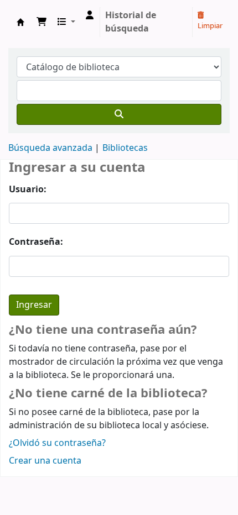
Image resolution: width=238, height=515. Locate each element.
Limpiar (210, 25)
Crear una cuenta (45, 460)
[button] (41, 22)
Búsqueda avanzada (50, 148)
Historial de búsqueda (130, 22)
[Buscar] (119, 114)
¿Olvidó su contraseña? (57, 443)
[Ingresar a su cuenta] (90, 15)
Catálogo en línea (20, 22)
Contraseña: (36, 242)
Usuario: (27, 189)
